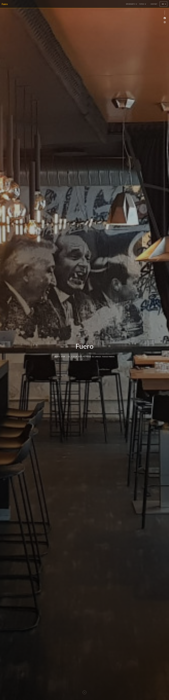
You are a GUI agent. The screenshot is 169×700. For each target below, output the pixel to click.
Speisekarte (130, 4)
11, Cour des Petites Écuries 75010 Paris (91, 356)
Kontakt (154, 4)
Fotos (141, 4)
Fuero (5, 4)
